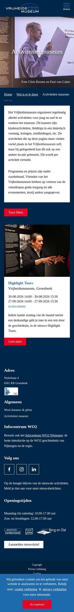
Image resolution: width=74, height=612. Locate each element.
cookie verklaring (26, 589)
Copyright (37, 565)
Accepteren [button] (37, 604)
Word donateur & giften (18, 410)
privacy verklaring (54, 589)
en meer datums (16, 306)
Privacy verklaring (37, 569)
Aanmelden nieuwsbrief (23, 544)
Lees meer (15, 341)
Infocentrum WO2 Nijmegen (44, 435)
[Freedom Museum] (21, 6)
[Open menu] (66, 6)
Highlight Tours (20, 283)
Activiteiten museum (16, 416)
